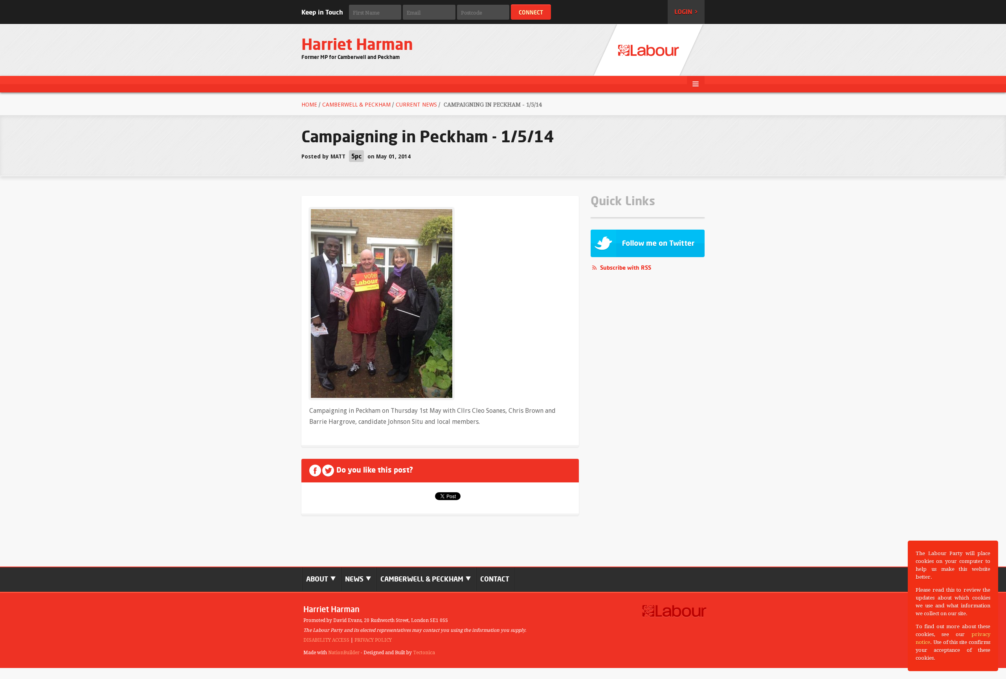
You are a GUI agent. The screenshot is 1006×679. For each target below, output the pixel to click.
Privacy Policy (373, 640)
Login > (686, 12)
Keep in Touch (322, 12)
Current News (416, 104)
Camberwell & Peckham (356, 104)
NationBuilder (344, 652)
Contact (494, 579)
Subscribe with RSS (625, 267)
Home (309, 104)
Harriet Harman (357, 44)
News (355, 579)
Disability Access (326, 640)
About (318, 579)
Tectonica (424, 652)
